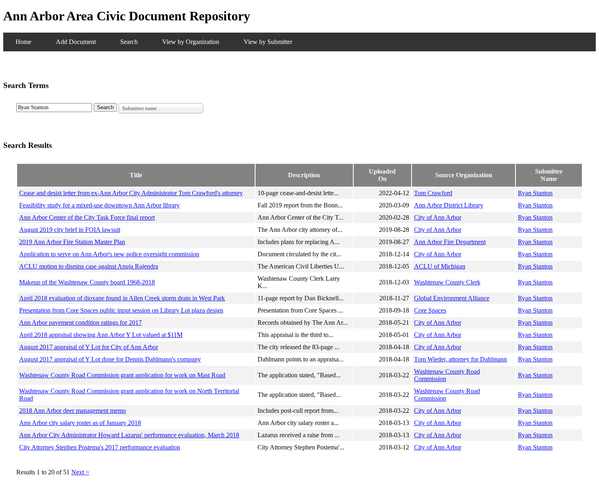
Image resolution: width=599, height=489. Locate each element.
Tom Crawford (433, 192)
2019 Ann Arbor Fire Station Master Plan (72, 241)
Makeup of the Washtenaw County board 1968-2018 (87, 282)
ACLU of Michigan (439, 266)
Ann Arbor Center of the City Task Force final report (87, 217)
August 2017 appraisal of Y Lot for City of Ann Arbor (88, 347)
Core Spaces (430, 310)
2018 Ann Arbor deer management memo (72, 410)
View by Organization (190, 41)
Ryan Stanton (535, 192)
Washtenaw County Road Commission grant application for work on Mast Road (122, 375)
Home (23, 41)
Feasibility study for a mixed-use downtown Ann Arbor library (99, 205)
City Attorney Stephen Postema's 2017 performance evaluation (99, 447)
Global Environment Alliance (451, 298)
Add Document (76, 41)
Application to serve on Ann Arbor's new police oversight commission (109, 254)
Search (129, 41)
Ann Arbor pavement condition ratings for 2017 (80, 322)
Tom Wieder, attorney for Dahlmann (460, 359)
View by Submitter (268, 41)
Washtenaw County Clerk (447, 282)
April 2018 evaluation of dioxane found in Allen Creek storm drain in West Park (122, 298)
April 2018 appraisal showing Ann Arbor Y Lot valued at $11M (101, 334)
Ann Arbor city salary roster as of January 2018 (80, 422)
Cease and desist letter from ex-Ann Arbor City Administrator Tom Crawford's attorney (131, 192)
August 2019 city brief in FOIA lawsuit (69, 229)
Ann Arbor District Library (448, 205)
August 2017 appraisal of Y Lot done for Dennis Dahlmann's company (110, 359)
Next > (80, 472)
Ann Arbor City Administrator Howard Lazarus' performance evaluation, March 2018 (129, 435)
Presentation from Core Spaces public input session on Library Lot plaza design (121, 310)
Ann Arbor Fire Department (450, 241)
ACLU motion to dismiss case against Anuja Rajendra (88, 266)
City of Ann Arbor (437, 217)
